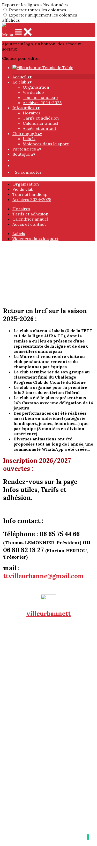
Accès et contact (39, 128)
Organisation (36, 87)
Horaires (32, 112)
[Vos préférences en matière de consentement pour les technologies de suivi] (88, 837)
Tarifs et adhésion (41, 118)
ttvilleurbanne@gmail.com (43, 576)
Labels (29, 138)
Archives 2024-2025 (42, 102)
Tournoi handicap (40, 97)
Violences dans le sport (46, 143)
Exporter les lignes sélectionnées (35, 4)
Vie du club (33, 92)
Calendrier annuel (40, 123)
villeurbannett (48, 614)
